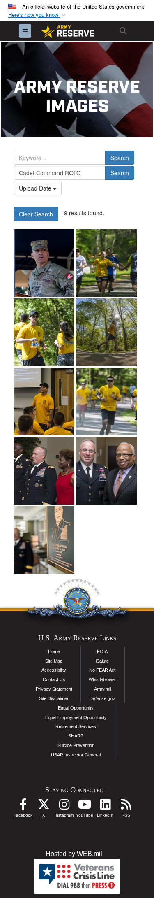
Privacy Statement (54, 688)
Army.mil (102, 688)
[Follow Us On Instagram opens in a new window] (64, 806)
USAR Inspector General (76, 754)
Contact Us (54, 679)
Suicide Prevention (75, 745)
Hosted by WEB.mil (74, 853)
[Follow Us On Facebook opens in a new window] (23, 806)
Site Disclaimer (54, 698)
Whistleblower (102, 679)
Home (54, 651)
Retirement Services (75, 726)
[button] (37, 15)
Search (119, 158)
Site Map (53, 660)
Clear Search (36, 214)
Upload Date (36, 188)
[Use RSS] (125, 806)
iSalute (102, 660)
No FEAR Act (102, 670)
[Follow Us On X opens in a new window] (43, 806)
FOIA (102, 651)
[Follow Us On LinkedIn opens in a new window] (105, 806)
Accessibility (53, 670)
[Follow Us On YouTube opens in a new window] (84, 806)
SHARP (75, 735)
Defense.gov (102, 698)
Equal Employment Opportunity (76, 717)
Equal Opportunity (76, 707)
